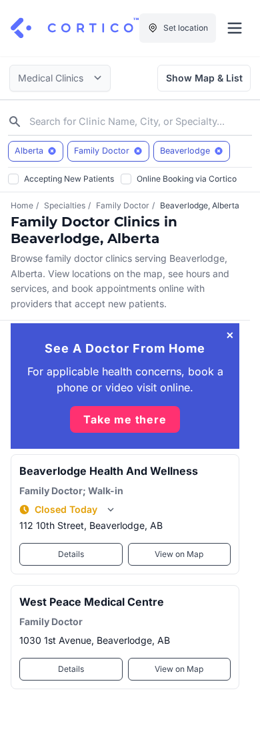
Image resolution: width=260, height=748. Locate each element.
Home (22, 205)
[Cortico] (75, 28)
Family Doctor (122, 205)
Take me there (124, 419)
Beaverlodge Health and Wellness (108, 471)
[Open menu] (234, 28)
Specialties (64, 205)
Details (71, 554)
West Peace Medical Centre (91, 601)
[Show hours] (110, 509)
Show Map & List (204, 77)
